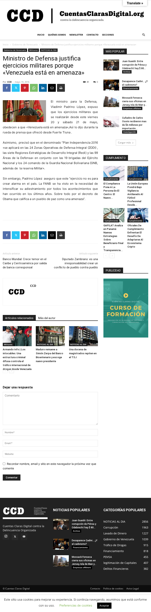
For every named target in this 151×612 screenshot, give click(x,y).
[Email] (52, 88)
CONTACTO (93, 34)
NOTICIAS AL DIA (48, 50)
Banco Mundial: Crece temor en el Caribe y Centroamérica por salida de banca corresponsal (25, 263)
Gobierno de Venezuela (25, 44)
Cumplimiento (111, 178)
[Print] (61, 88)
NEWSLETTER (76, 34)
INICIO (40, 34)
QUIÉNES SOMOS (57, 34)
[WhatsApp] (34, 88)
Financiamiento (130, 88)
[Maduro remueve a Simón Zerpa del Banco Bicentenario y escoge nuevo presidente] (50, 336)
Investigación (129, 131)
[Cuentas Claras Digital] (75, 15)
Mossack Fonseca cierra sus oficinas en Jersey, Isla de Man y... (134, 101)
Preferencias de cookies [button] (75, 605)
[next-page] (11, 370)
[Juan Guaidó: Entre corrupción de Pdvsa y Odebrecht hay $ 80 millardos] (111, 65)
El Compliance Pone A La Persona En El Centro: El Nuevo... (111, 190)
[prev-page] (5, 370)
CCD (9, 81)
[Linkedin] (43, 88)
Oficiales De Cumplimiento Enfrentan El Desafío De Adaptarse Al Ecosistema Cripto (135, 236)
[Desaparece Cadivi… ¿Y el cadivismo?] (111, 85)
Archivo (126, 71)
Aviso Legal (132, 588)
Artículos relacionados (19, 318)
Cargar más (124, 142)
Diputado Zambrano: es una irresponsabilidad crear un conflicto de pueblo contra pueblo (76, 263)
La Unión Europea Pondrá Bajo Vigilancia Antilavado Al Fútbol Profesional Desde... (137, 194)
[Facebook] (7, 88)
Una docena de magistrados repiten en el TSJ (83, 353)
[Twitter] (16, 88)
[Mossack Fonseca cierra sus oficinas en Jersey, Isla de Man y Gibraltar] (111, 101)
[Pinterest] (25, 88)
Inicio (5, 44)
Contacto (95, 588)
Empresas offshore (132, 108)
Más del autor (46, 318)
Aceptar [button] (104, 605)
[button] (143, 35)
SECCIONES (108, 34)
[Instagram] (6, 536)
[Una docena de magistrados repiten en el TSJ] (83, 336)
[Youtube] (24, 537)
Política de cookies (113, 588)
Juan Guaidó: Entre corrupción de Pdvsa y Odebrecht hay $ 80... (134, 65)
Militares (33, 50)
